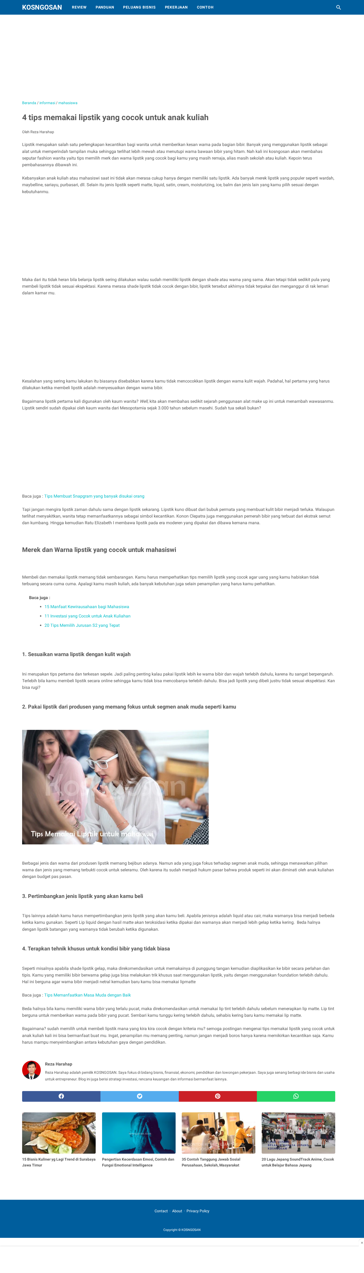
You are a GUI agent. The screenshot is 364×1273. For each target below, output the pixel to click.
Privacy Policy (198, 1211)
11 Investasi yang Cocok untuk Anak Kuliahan (88, 616)
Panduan (105, 7)
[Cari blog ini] (338, 7)
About (177, 1211)
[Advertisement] (155, 60)
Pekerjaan (176, 7)
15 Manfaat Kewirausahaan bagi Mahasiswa (87, 606)
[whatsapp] (296, 1096)
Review (79, 7)
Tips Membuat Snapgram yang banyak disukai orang (94, 496)
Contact (161, 1211)
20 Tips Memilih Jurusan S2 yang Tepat (82, 625)
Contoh (205, 7)
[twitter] (139, 1096)
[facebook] (61, 1096)
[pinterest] (218, 1096)
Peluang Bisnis (139, 7)
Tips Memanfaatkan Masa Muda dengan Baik (87, 995)
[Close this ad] (361, 1242)
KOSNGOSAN (42, 7)
